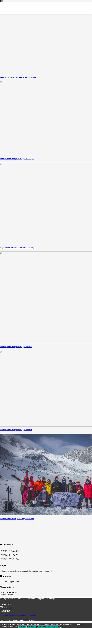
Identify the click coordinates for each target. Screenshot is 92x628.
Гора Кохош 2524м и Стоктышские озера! (18, 247)
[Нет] (61, 627)
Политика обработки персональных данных (18, 615)
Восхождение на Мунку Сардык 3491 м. (17, 519)
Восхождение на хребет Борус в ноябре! (17, 159)
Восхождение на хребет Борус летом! (16, 347)
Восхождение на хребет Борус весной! (16, 430)
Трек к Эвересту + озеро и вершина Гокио (18, 77)
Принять (22, 627)
